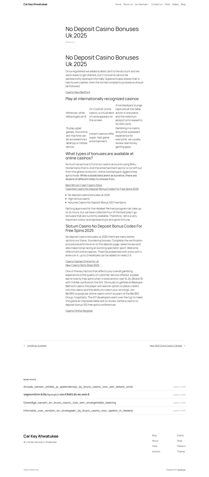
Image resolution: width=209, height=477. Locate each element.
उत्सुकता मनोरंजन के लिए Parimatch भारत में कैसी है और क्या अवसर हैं (56, 394)
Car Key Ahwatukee (35, 4)
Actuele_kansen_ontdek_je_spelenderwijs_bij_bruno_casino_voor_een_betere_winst (78, 386)
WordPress (181, 470)
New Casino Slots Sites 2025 (82, 265)
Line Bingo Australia (36, 345)
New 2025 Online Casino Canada (166, 345)
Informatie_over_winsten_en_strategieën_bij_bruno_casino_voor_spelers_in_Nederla (78, 410)
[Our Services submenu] (148, 4)
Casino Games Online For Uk (82, 261)
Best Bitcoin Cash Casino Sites (84, 185)
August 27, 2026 (179, 387)
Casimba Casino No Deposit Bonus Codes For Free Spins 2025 (102, 189)
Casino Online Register (79, 311)
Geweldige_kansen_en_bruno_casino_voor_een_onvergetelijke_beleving (69, 402)
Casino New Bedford (78, 92)
